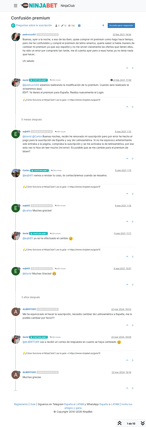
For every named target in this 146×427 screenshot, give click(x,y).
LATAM (80, 404)
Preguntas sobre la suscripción (34, 25)
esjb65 (26, 131)
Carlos (26, 170)
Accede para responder (121, 25)
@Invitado (56, 80)
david (25, 80)
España (68, 404)
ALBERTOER (29, 309)
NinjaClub (68, 5)
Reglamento (21, 404)
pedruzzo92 (29, 34)
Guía (32, 404)
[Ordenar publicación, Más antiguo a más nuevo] (103, 25)
